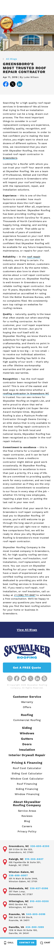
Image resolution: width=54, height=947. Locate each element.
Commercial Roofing (27, 720)
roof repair (33, 256)
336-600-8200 (39, 846)
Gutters (27, 738)
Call (11, 942)
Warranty (27, 701)
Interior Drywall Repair (27, 755)
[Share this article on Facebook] (6, 84)
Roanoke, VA (17, 914)
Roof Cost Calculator (27, 768)
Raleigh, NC (16, 859)
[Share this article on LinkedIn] (19, 84)
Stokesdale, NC (19, 888)
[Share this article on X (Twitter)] (13, 84)
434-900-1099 (34, 927)
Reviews (26, 815)
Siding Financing (27, 788)
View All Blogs (27, 629)
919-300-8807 (34, 859)
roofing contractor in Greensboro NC (26, 393)
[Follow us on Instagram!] (10, 678)
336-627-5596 (39, 888)
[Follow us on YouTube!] (23, 678)
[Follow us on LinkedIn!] (37, 678)
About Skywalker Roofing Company (27, 803)
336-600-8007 (18, 875)
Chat (47, 942)
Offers (27, 707)
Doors (27, 744)
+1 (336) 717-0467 (25, 595)
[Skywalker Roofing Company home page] (27, 651)
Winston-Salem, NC (21, 871)
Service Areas (27, 810)
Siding (27, 727)
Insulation (27, 749)
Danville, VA (16, 927)
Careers (27, 826)
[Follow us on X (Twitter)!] (30, 678)
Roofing (27, 714)
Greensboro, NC (19, 846)
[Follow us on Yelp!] (44, 678)
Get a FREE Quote (27, 667)
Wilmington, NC (19, 901)
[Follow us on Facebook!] (17, 678)
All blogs (11, 59)
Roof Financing (27, 783)
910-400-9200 (39, 901)
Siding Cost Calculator (27, 773)
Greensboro (10, 158)
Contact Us (26, 942)
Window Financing (27, 794)
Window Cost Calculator (27, 778)
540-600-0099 (35, 914)
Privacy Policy (27, 831)
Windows (27, 733)
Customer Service (27, 696)
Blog (27, 821)
